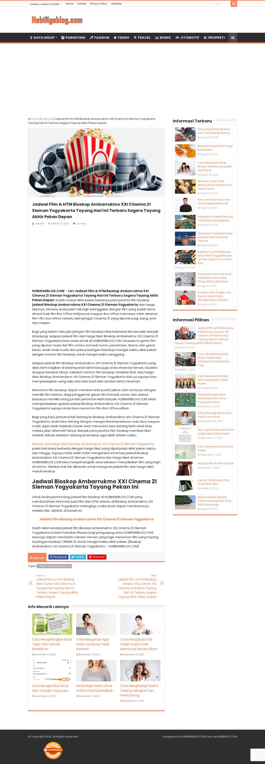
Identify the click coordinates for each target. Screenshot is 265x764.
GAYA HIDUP (43, 37)
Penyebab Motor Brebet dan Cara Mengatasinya (214, 131)
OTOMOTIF (190, 37)
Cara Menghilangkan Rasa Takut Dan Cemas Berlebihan (52, 644)
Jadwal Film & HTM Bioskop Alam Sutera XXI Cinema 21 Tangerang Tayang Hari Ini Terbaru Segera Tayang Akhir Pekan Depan (57, 586)
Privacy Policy (98, 3)
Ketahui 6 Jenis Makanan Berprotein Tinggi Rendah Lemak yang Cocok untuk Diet (215, 257)
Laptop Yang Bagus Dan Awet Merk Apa (214, 482)
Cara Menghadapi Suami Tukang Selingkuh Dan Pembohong (139, 691)
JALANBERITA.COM (225, 737)
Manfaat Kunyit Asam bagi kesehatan (215, 148)
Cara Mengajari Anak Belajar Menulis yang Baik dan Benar (215, 166)
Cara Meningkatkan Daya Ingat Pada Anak (215, 415)
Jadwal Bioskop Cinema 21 (54, 566)
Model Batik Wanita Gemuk (216, 463)
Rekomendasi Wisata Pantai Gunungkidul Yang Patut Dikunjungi (214, 501)
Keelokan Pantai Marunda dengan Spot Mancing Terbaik (215, 237)
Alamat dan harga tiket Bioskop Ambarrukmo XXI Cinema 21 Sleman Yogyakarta (93, 444)
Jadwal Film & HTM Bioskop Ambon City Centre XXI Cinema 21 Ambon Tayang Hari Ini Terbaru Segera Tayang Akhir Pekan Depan (137, 586)
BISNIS (165, 37)
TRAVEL (144, 37)
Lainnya (47, 119)
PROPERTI (216, 37)
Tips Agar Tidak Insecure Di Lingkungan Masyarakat (216, 431)
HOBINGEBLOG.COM (193, 737)
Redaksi (116, 3)
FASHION (101, 37)
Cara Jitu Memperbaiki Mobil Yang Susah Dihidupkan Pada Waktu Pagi (214, 359)
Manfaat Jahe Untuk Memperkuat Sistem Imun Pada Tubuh (215, 185)
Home (69, 3)
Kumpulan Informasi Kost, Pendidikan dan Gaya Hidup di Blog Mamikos (215, 277)
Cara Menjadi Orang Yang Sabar (215, 448)
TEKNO (123, 37)
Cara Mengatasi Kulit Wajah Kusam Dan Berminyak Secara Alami (138, 644)
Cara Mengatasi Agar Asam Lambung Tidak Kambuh (92, 644)
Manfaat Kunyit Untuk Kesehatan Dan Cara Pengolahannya (212, 398)
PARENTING (75, 37)
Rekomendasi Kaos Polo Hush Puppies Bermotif (214, 201)
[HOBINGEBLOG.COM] (57, 20)
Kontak (81, 3)
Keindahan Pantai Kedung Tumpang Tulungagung (215, 218)
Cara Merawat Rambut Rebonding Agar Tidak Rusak (213, 380)
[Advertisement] (132, 78)
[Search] (234, 4)
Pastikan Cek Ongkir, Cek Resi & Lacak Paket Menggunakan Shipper (214, 296)
